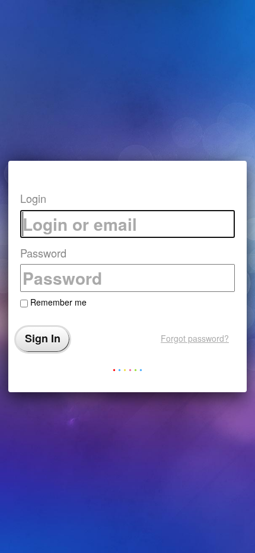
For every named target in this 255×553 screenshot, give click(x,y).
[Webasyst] (127, 372)
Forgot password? (195, 338)
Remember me (57, 302)
